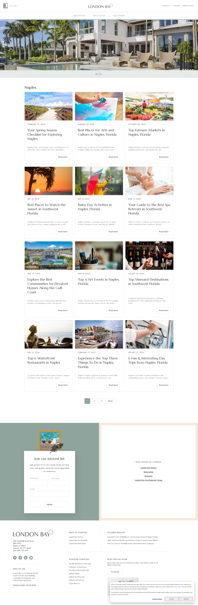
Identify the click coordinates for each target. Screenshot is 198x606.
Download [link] (115, 572)
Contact (166, 6)
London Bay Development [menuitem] (78, 540)
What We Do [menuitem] (79, 15)
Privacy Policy (177, 586)
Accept (172, 599)
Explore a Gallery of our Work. (24, 585)
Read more (63, 157)
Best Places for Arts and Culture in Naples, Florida (97, 132)
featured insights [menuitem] (116, 532)
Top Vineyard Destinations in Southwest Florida (148, 281)
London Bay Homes (148, 468)
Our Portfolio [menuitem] (119, 15)
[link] (33, 533)
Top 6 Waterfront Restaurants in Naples (44, 360)
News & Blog (188, 6)
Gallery (177, 6)
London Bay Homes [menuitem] (76, 537)
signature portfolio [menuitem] (79, 559)
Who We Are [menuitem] (99, 15)
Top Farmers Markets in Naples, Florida (146, 132)
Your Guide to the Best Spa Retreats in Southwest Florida (149, 209)
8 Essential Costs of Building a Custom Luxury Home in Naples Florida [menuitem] (132, 537)
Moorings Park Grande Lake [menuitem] (79, 570)
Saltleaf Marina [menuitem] (74, 574)
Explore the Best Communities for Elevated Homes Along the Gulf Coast (48, 285)
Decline (186, 599)
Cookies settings (157, 599)
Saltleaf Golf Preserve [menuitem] (76, 580)
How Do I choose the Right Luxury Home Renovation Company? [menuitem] (130, 544)
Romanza (148, 476)
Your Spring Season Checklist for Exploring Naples (45, 134)
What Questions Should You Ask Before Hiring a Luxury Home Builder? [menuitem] (132, 540)
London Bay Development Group (148, 480)
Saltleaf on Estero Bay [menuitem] (77, 577)
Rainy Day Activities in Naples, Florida (95, 207)
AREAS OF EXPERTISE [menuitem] (78, 532)
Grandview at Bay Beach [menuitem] (78, 567)
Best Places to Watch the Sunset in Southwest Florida (47, 209)
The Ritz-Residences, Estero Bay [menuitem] (80, 564)
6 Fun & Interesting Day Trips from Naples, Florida (148, 360)
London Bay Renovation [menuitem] (77, 544)
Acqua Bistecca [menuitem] (74, 583)
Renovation (148, 472)
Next (110, 401)
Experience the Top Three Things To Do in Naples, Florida (98, 362)
